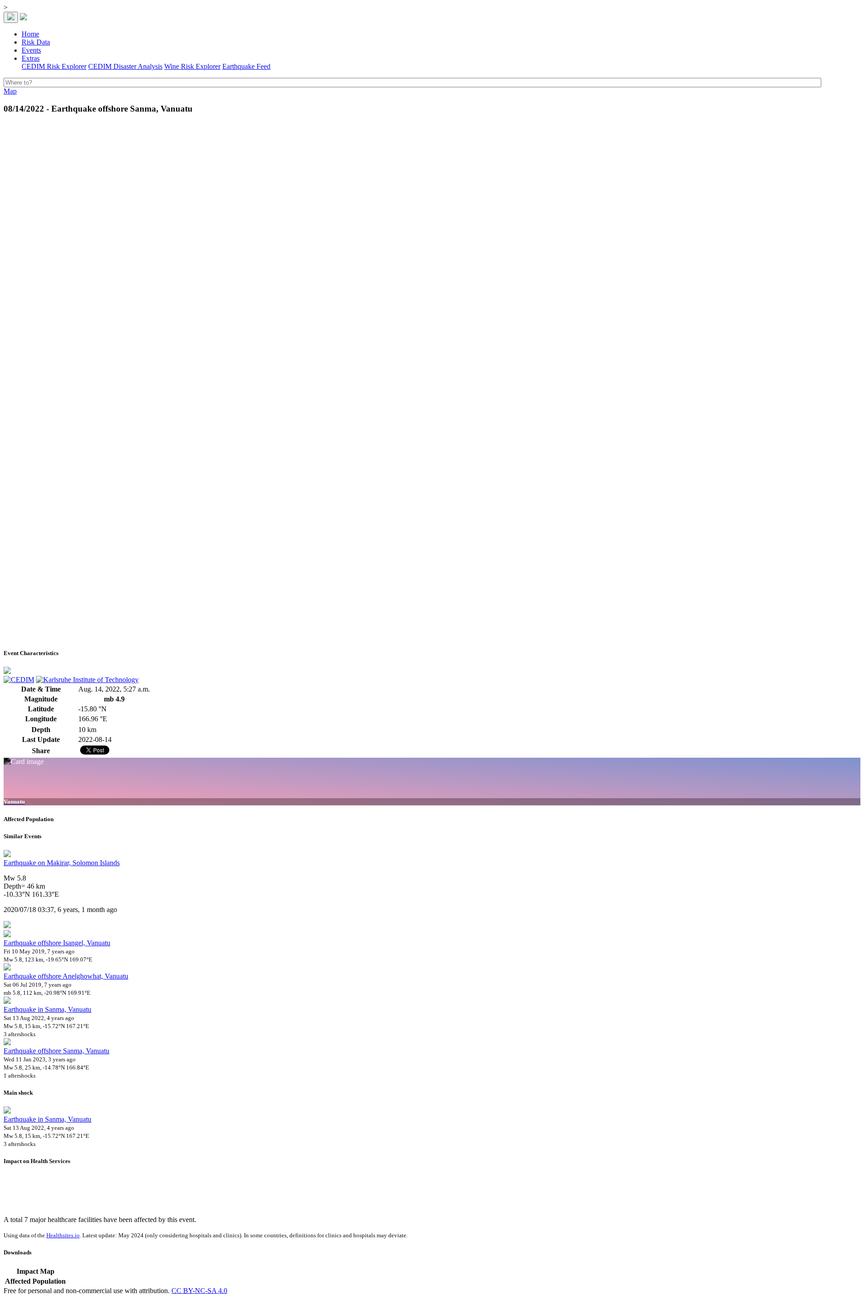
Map (10, 91)
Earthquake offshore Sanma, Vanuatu (56, 1051)
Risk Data (36, 42)
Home (30, 34)
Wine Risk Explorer (192, 66)
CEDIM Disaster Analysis (125, 66)
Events (31, 50)
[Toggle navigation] (11, 17)
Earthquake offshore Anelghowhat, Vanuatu (66, 976)
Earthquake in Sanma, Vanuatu (47, 1009)
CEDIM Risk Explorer (54, 66)
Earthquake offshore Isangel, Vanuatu (57, 943)
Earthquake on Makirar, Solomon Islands (62, 863)
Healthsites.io (63, 1235)
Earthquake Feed (246, 66)
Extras (31, 58)
